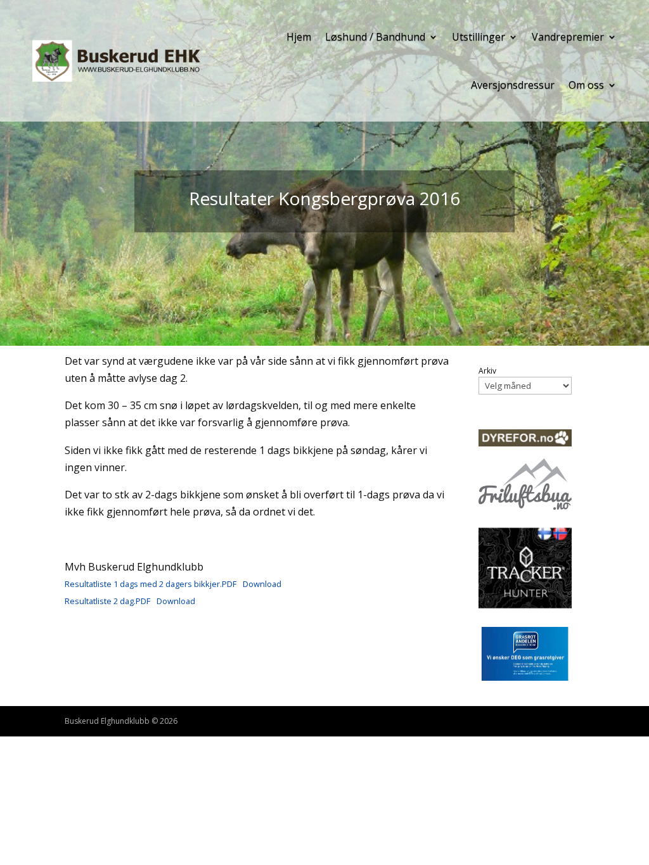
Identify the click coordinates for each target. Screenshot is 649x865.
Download (262, 584)
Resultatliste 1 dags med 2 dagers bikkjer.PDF (150, 584)
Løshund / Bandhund (375, 37)
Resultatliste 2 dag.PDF (107, 601)
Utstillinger (478, 37)
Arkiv (487, 371)
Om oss (586, 85)
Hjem (298, 37)
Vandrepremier (568, 37)
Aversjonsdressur (513, 85)
